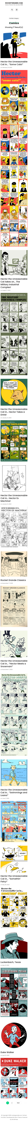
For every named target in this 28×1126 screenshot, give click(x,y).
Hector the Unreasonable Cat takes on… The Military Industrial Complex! (14, 283)
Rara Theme (18, 1117)
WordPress (15, 1119)
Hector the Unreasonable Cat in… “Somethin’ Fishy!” (14, 878)
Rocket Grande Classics (13, 580)
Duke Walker (7, 1052)
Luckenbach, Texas (11, 962)
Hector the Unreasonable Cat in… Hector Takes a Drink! (14, 412)
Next (18, 1103)
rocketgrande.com (14, 3)
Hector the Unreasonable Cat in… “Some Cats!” (14, 63)
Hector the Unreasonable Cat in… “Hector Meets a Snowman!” (14, 663)
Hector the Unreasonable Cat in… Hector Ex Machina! (14, 498)
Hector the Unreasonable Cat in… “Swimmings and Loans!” (14, 792)
